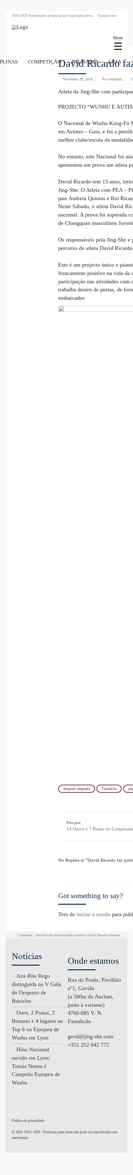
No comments (112, 79)
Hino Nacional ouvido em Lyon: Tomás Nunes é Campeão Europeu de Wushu (36, 1066)
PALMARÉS (85, 62)
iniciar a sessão (93, 914)
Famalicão (109, 789)
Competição (25, 935)
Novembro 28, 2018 (77, 79)
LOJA (115, 62)
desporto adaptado (76, 789)
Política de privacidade (28, 1120)
